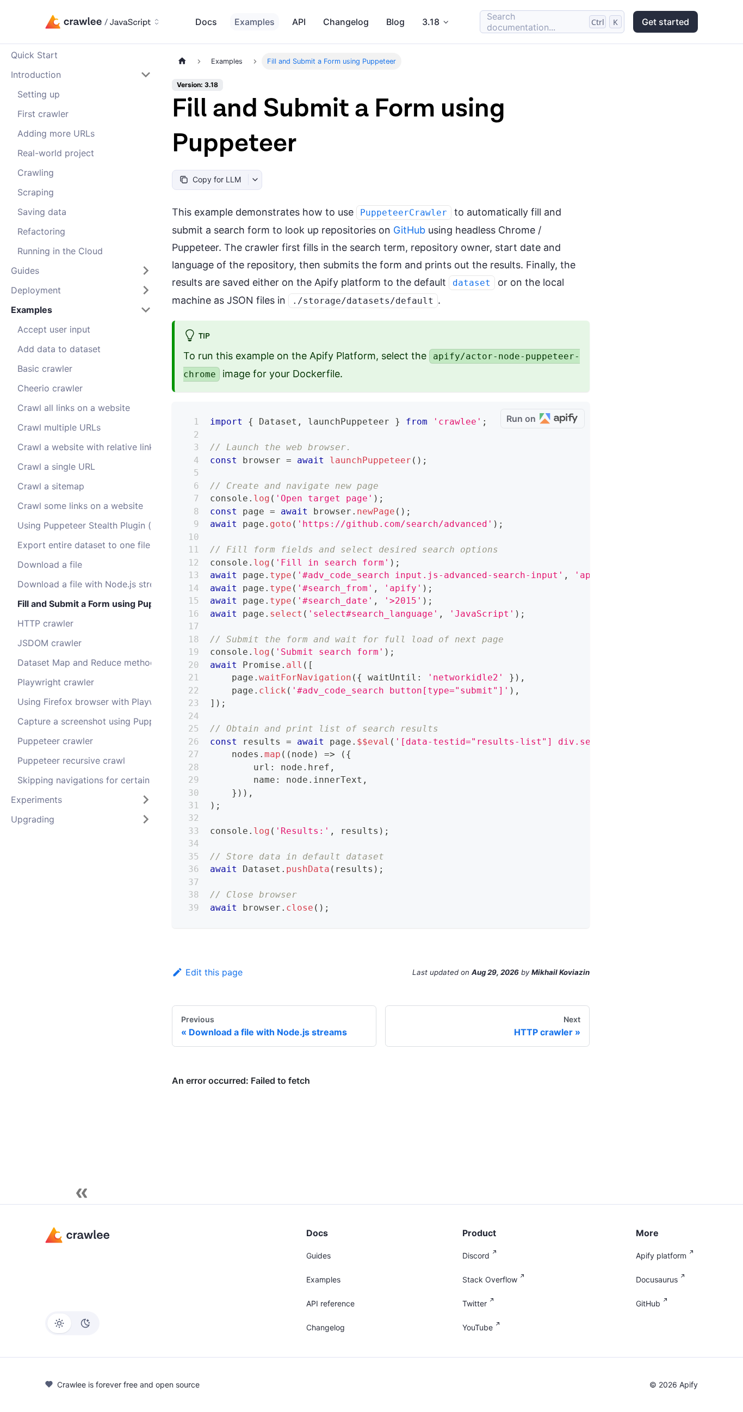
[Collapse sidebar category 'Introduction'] (146, 74)
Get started (665, 21)
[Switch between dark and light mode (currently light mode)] (72, 1323)
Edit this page (214, 972)
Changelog (346, 21)
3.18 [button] (430, 21)
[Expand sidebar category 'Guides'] (146, 270)
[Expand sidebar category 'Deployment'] (146, 290)
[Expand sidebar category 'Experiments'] (146, 799)
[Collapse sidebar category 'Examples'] (146, 309)
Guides (318, 1255)
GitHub (409, 230)
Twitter (474, 1303)
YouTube (477, 1327)
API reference (330, 1303)
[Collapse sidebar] (81, 1193)
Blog (395, 21)
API (299, 21)
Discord (476, 1255)
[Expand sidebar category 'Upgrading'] (146, 819)
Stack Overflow (489, 1279)
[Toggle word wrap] (468, 419)
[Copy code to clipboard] (488, 419)
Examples (254, 21)
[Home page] (182, 61)
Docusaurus (657, 1279)
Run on (521, 418)
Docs (206, 21)
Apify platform (661, 1255)
